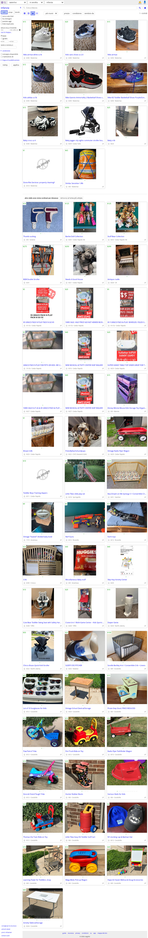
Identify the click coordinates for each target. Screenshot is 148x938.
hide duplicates (8, 24)
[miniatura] (29, 13)
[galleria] (33, 13)
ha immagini (7, 19)
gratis (5, 38)
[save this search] (145, 8)
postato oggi (7, 21)
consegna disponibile (10, 54)
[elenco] (25, 13)
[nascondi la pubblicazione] (61, 58)
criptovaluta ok (8, 57)
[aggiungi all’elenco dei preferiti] (24, 58)
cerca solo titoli (8, 16)
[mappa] (37, 13)
